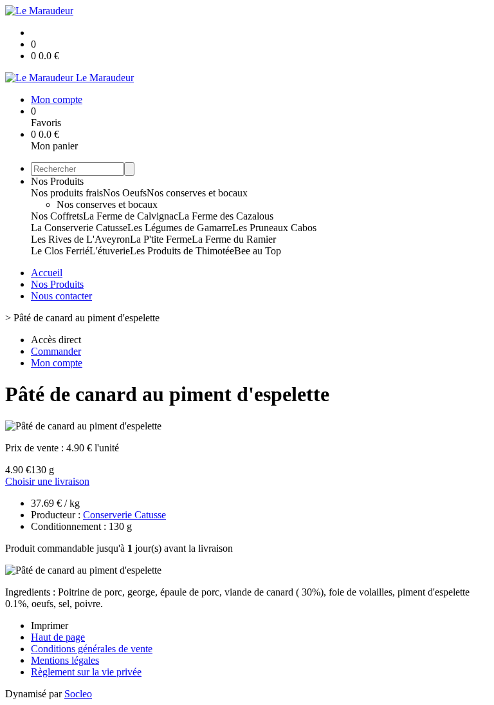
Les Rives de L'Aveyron (80, 239)
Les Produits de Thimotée (182, 250)
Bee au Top (257, 250)
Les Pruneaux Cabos (274, 227)
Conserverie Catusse (124, 514)
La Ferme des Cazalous (225, 216)
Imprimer (49, 625)
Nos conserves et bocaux (197, 192)
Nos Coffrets (57, 216)
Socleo (78, 693)
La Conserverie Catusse (79, 227)
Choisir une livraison (47, 481)
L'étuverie (109, 250)
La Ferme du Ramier (234, 239)
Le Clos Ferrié (60, 250)
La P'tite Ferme (161, 239)
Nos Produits (57, 181)
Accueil (46, 272)
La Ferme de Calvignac (130, 216)
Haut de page (58, 637)
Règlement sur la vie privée (86, 671)
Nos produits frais (67, 192)
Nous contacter (61, 295)
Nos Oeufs (125, 192)
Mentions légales (65, 660)
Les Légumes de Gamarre (179, 227)
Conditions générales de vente (91, 648)
